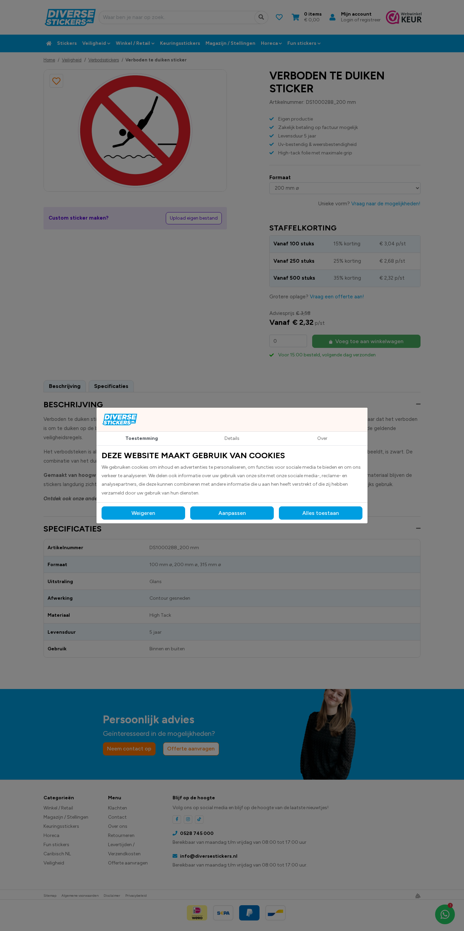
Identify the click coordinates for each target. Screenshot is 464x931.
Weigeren (143, 513)
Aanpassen (232, 513)
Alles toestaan (320, 513)
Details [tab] (232, 438)
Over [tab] (322, 438)
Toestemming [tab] (141, 438)
